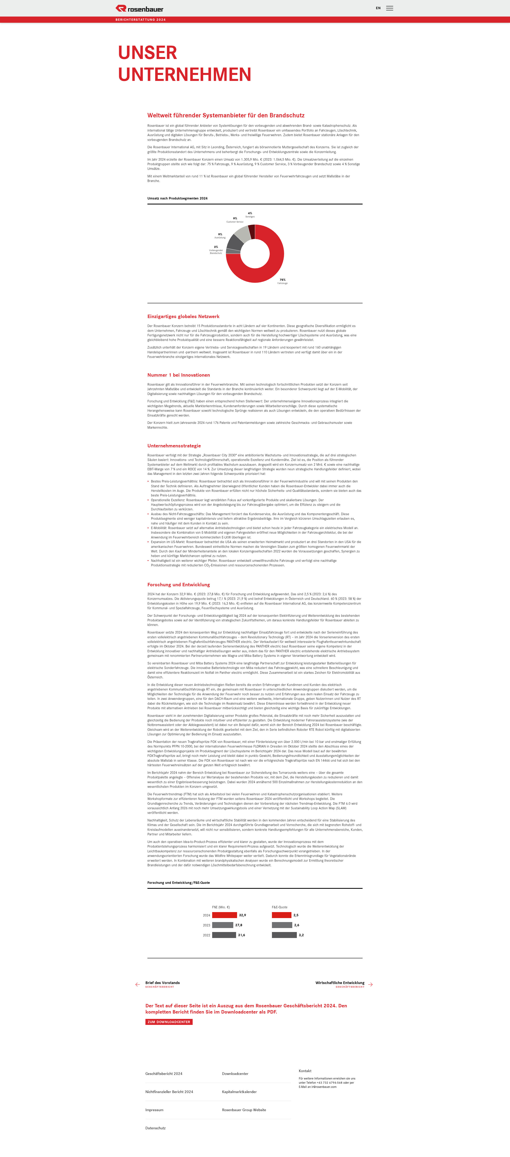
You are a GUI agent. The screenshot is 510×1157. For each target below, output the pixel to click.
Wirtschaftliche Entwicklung (340, 984)
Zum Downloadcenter (169, 1022)
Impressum (154, 1110)
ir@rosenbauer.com (324, 1087)
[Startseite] (139, 8)
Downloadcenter (235, 1073)
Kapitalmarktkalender (239, 1091)
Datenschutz (155, 1128)
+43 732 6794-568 (329, 1082)
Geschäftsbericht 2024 (163, 1073)
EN (378, 8)
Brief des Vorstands (162, 984)
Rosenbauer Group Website (244, 1110)
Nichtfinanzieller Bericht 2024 (169, 1091)
